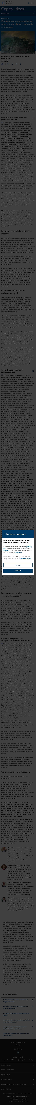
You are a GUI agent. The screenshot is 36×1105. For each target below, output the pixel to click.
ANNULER (18, 565)
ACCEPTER (18, 570)
